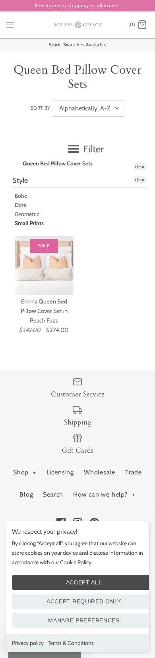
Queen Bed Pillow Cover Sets (58, 163)
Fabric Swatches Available (77, 44)
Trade (133, 472)
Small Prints (29, 223)
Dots (20, 205)
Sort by (40, 108)
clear (140, 166)
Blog (26, 494)
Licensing (60, 472)
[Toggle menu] (10, 24)
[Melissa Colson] (78, 24)
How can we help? (104, 494)
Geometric (27, 214)
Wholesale (99, 472)
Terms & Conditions (71, 643)
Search (53, 494)
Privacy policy (28, 643)
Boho (21, 195)
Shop (24, 472)
